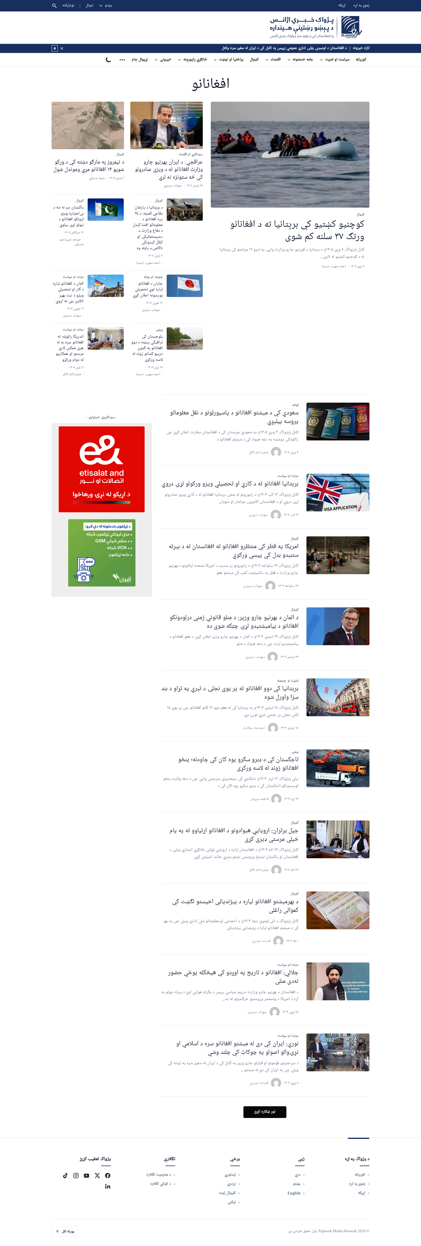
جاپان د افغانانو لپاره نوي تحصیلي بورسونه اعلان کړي (148, 290)
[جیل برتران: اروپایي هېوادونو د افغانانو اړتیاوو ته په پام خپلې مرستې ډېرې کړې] (337, 839)
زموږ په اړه (361, 5)
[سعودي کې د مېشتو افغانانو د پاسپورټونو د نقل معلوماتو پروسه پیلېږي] (337, 421)
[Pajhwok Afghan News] (316, 27)
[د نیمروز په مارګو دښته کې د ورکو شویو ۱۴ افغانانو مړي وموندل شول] (88, 125)
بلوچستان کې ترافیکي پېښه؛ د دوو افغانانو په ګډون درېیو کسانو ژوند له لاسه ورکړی (147, 348)
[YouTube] (86, 1175)
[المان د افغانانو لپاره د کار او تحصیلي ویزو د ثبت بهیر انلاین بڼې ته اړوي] (106, 286)
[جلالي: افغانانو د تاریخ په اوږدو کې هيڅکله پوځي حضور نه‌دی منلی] (337, 981)
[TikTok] (65, 1175)
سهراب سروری (258, 515)
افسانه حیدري (261, 941)
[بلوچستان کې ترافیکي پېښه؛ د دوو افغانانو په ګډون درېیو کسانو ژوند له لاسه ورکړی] (185, 338)
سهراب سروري (255, 657)
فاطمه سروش (259, 799)
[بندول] (62, 48)
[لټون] (54, 5)
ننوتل (89, 5)
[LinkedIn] (108, 1186)
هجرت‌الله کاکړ (258, 452)
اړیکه (341, 5)
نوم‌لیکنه (68, 5)
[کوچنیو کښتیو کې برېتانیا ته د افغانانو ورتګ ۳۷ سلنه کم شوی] (290, 155)
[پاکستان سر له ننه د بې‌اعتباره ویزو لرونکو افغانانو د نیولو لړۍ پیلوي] (106, 209)
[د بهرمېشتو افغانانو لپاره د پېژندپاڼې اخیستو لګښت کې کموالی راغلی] (337, 910)
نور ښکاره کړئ (265, 1112)
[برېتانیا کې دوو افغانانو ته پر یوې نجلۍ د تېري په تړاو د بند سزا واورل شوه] (337, 697)
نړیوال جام (140, 60)
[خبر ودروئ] (55, 48)
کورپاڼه (361, 60)
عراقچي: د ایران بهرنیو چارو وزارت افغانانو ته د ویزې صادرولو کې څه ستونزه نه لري (169, 169)
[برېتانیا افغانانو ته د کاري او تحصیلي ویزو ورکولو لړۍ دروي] (337, 492)
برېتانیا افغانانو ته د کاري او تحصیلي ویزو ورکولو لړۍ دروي (230, 484)
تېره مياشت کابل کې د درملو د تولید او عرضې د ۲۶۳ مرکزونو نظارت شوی (292, 48)
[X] (97, 1175)
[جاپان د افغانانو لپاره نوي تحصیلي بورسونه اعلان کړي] (185, 286)
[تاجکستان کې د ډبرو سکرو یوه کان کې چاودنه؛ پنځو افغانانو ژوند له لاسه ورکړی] (337, 768)
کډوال (254, 60)
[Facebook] (108, 1175)
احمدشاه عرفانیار (254, 728)
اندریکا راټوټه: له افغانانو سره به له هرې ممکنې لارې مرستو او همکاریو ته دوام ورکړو (70, 348)
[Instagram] (76, 1175)
